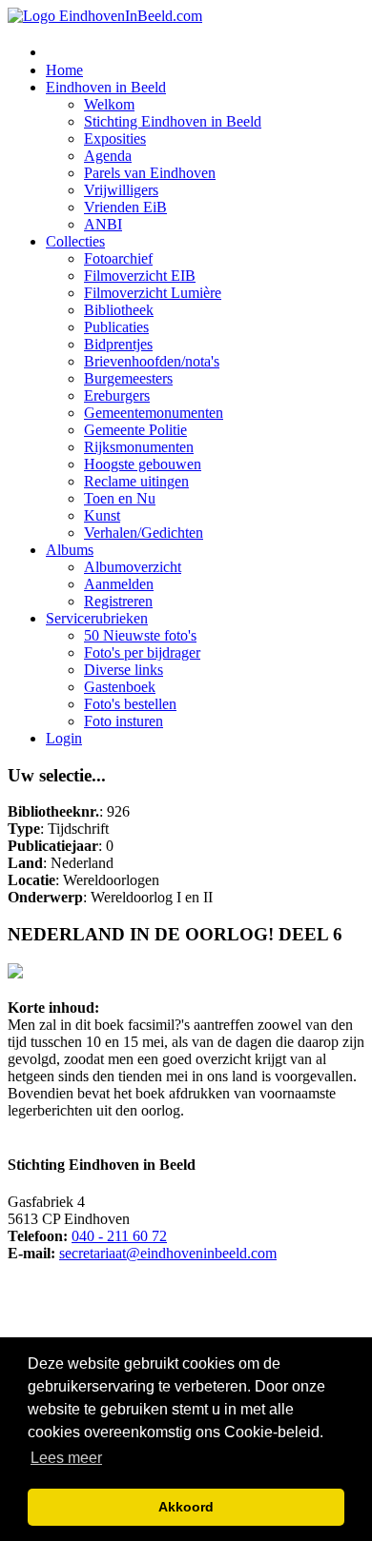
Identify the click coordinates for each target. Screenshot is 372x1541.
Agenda (108, 156)
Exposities (115, 138)
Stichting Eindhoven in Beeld (172, 121)
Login (64, 738)
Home (64, 70)
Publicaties (116, 327)
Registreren (118, 601)
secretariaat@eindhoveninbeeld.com (168, 1253)
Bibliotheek (119, 310)
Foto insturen (123, 721)
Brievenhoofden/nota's (151, 361)
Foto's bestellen (130, 704)
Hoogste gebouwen (142, 464)
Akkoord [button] (186, 1506)
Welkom (109, 104)
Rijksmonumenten (139, 447)
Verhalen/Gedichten (143, 532)
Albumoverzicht (132, 567)
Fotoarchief (118, 258)
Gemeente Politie (135, 430)
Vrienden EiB (125, 207)
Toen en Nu (119, 498)
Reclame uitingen (136, 481)
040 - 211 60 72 (119, 1236)
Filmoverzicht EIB (140, 275)
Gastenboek (119, 687)
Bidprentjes (118, 344)
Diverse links (123, 670)
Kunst (102, 515)
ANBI (103, 224)
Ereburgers (117, 395)
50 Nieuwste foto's (140, 635)
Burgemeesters (128, 378)
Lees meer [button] (66, 1458)
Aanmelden (119, 584)
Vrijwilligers (121, 190)
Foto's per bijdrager (142, 652)
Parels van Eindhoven (150, 173)
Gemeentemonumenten (153, 413)
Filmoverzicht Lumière (152, 293)
